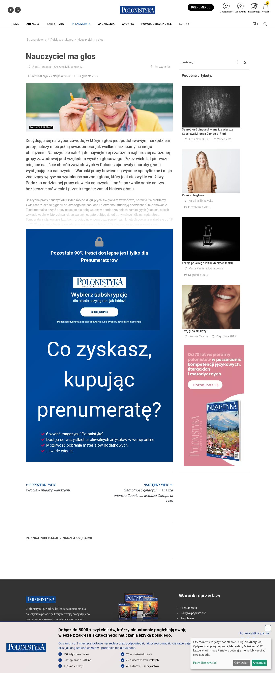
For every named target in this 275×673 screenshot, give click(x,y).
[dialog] (230, 653)
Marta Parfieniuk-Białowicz (206, 268)
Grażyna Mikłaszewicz (68, 66)
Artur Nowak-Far (199, 139)
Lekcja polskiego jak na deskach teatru (207, 263)
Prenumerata (189, 607)
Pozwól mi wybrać (204, 662)
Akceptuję (259, 662)
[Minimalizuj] (268, 628)
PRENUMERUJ (200, 7)
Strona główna (36, 39)
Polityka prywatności (193, 613)
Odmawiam (241, 662)
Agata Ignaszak (42, 66)
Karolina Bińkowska (201, 200)
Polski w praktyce (62, 39)
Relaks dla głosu (193, 195)
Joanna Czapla (198, 336)
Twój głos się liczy (194, 331)
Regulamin (187, 618)
